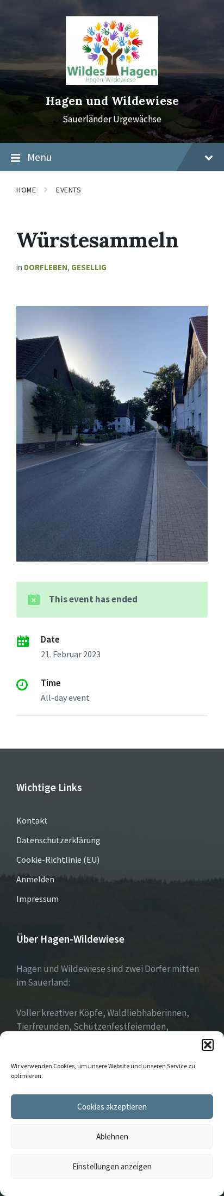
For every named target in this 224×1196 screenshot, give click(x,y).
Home (26, 190)
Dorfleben (45, 267)
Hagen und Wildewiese (112, 101)
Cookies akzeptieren (112, 1106)
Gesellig (89, 267)
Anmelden (35, 879)
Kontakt (32, 820)
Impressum (37, 898)
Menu (39, 157)
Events (68, 190)
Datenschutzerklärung (58, 839)
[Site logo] (112, 82)
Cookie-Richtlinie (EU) (57, 859)
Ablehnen (112, 1136)
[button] (207, 1044)
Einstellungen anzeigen (112, 1166)
